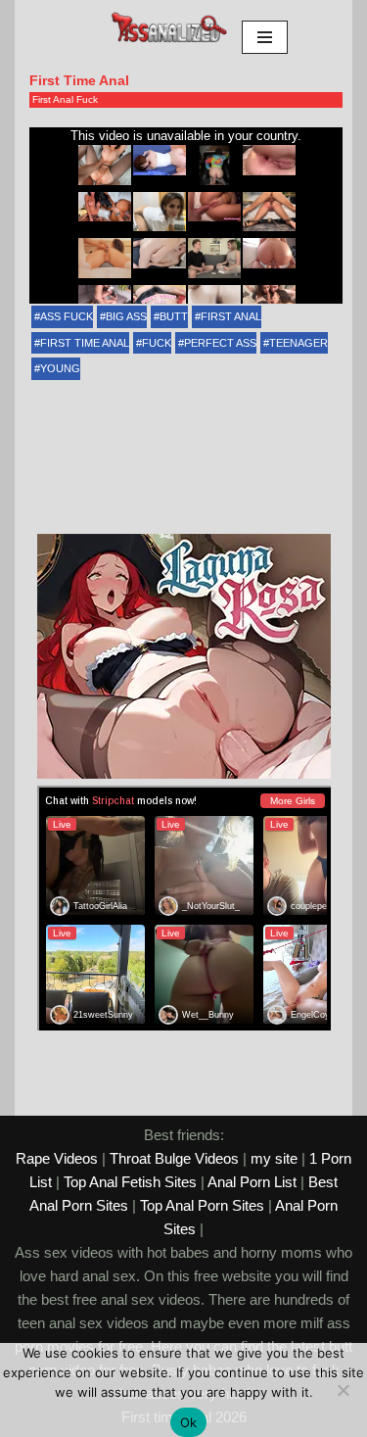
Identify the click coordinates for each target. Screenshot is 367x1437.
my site (274, 1158)
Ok (189, 1422)
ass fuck (66, 316)
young (60, 368)
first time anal (84, 343)
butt (174, 316)
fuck (156, 343)
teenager (298, 343)
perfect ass (220, 343)
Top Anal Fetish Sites (130, 1182)
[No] (342, 1390)
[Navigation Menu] (265, 37)
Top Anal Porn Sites (202, 1205)
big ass (126, 316)
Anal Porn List (252, 1182)
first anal (231, 316)
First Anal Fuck (65, 99)
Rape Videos (57, 1158)
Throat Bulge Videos (174, 1158)
